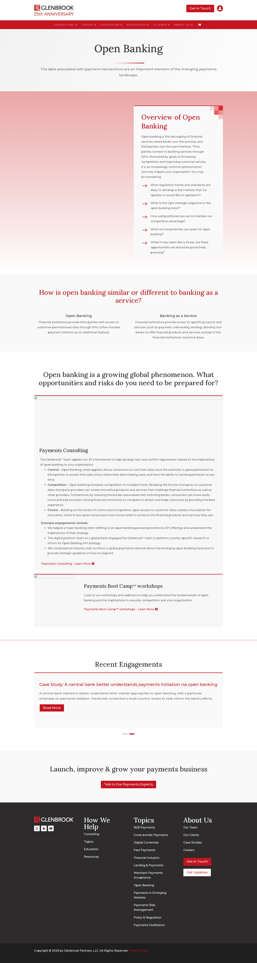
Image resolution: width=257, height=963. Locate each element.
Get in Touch (200, 8)
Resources (136, 24)
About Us (182, 24)
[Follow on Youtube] (51, 828)
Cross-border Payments (151, 835)
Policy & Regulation (147, 917)
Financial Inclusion (146, 857)
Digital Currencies (146, 842)
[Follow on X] (37, 828)
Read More (52, 708)
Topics (87, 24)
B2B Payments (144, 827)
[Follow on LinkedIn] (44, 828)
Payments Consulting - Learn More (66, 563)
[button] (125, 733)
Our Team (190, 827)
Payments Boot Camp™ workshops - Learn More (119, 609)
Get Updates (197, 872)
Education (110, 24)
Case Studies (192, 842)
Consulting (64, 24)
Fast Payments (144, 850)
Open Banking (144, 885)
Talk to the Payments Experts (128, 784)
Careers (188, 850)
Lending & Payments (148, 865)
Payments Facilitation (149, 925)
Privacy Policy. (139, 950)
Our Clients (191, 835)
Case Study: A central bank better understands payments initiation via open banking (128, 684)
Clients (160, 24)
